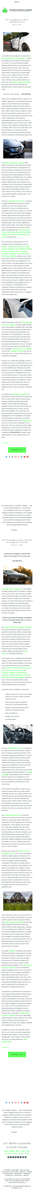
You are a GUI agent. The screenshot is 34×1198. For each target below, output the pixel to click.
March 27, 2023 (17, 545)
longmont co (8, 1117)
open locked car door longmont (22, 522)
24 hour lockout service (12, 1124)
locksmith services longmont (22, 1115)
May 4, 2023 (17, 24)
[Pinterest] (28, 457)
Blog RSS (6, 443)
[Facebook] (9, 457)
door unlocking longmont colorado (17, 524)
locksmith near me (20, 513)
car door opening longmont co (13, 508)
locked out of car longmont (22, 510)
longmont (15, 1117)
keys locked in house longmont (18, 1119)
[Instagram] (15, 457)
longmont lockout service (16, 1112)
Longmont (24, 505)
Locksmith (17, 505)
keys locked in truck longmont (13, 520)
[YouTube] (25, 457)
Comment (14, 530)
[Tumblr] (12, 457)
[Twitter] (6, 457)
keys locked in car (20, 515)
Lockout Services (8, 505)
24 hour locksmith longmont (23, 517)
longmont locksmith (8, 513)
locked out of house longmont (23, 1122)
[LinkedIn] (21, 457)
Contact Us (17, 450)
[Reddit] (18, 457)
